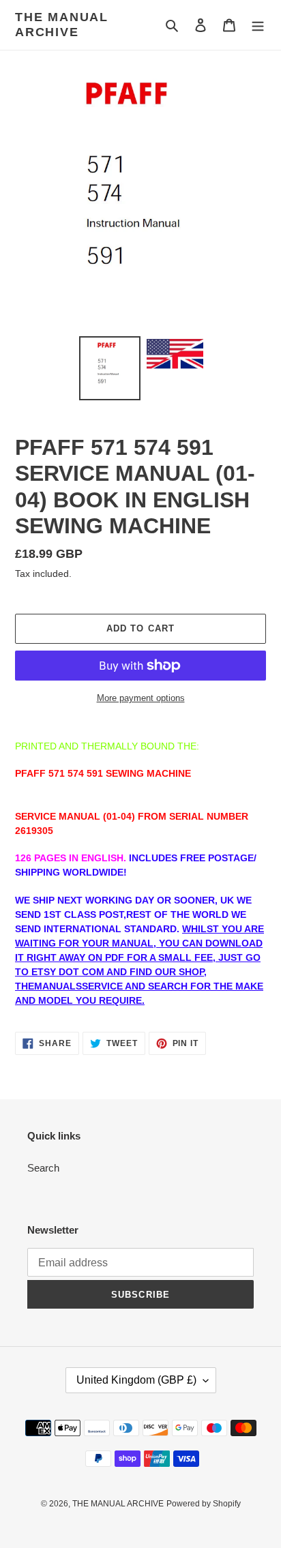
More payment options (141, 698)
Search (43, 1168)
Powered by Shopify (203, 1503)
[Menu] (257, 25)
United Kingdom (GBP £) (136, 1380)
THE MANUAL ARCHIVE (61, 24)
